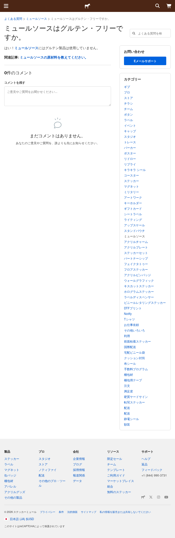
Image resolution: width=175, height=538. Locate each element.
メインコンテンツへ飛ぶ (3, 3)
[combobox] (150, 33)
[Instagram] (158, 497)
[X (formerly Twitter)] (151, 497)
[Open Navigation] (6, 6)
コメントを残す (14, 82)
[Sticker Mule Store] (143, 497)
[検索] (157, 6)
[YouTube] (166, 497)
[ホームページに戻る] (87, 6)
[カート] (169, 6)
